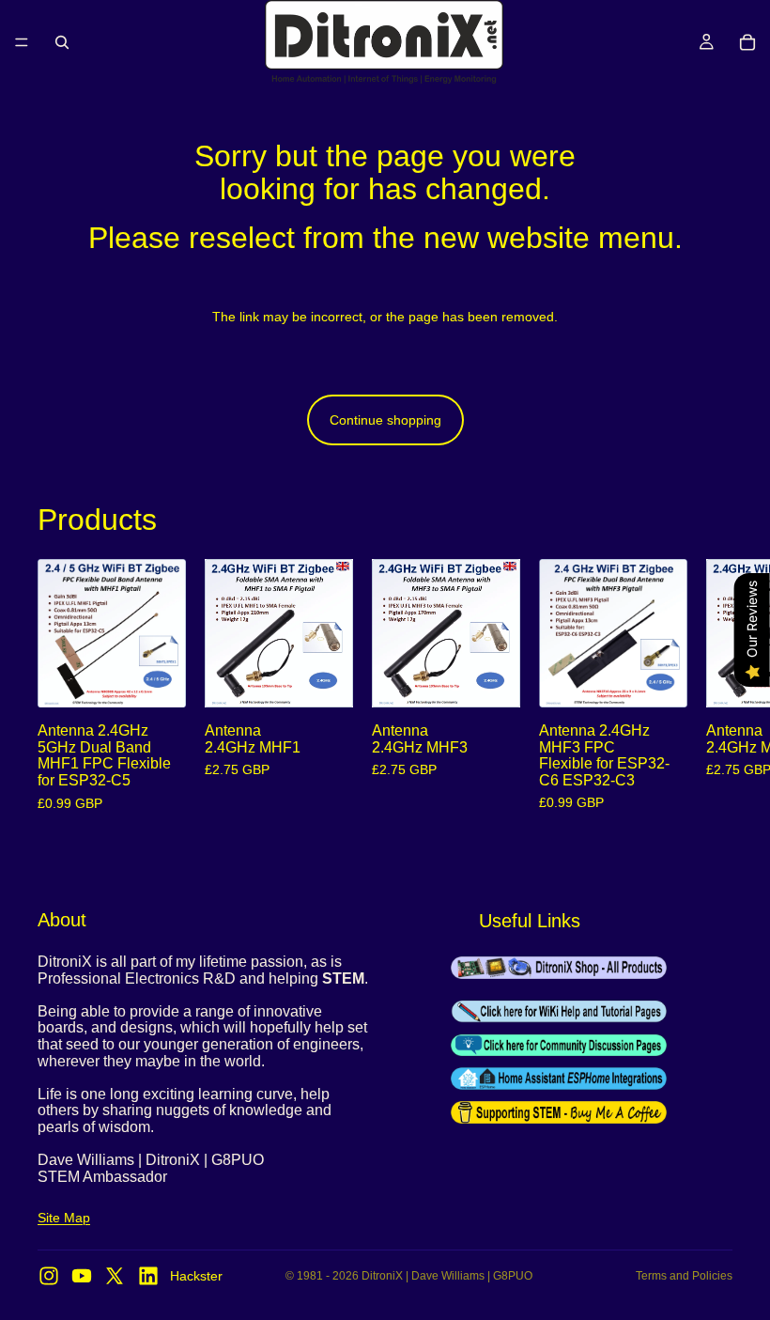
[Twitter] (114, 1276)
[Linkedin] (148, 1276)
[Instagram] (49, 1276)
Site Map (64, 1218)
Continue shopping (385, 419)
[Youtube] (81, 1276)
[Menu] (21, 42)
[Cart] (747, 42)
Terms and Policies (684, 1275)
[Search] (62, 42)
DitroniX (382, 1275)
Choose (173, 678)
